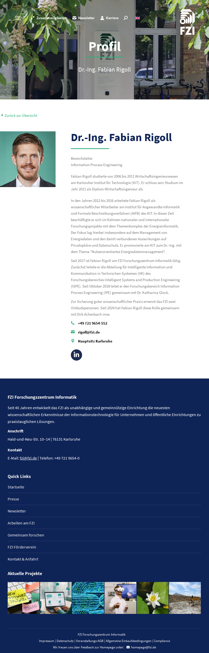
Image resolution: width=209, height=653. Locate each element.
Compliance (162, 641)
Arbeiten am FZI (21, 522)
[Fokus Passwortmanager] (24, 598)
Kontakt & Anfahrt (23, 559)
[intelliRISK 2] (185, 598)
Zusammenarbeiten (51, 18)
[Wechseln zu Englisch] (138, 18)
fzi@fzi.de (28, 458)
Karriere (112, 18)
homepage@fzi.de (143, 647)
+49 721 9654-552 (92, 323)
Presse (13, 498)
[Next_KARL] (56, 598)
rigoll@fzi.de (89, 332)
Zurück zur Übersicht (20, 115)
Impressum (46, 641)
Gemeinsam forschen (26, 534)
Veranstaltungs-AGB (89, 641)
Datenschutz (65, 641)
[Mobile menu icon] (19, 18)
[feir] (120, 598)
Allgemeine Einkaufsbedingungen (128, 641)
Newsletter (86, 18)
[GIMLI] (88, 598)
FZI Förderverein (22, 546)
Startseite (16, 486)
